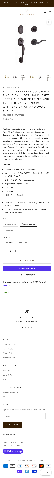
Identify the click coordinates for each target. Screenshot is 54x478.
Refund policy (8, 349)
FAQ (4, 396)
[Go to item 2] (14, 78)
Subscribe (12, 424)
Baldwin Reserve (12, 87)
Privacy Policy (8, 353)
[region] (27, 316)
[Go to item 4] (31, 78)
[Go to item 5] (40, 78)
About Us (6, 370)
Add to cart (27, 260)
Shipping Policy (9, 357)
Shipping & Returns (11, 392)
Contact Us (7, 375)
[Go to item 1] (6, 78)
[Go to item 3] (23, 78)
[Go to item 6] (48, 78)
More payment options (27, 275)
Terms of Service (9, 344)
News (5, 379)
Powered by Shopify (36, 460)
